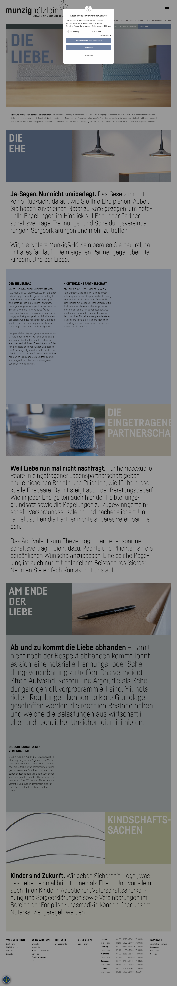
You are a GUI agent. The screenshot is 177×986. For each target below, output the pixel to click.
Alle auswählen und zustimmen (89, 40)
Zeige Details (104, 35)
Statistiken (96, 31)
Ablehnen (88, 47)
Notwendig (74, 31)
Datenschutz (88, 56)
